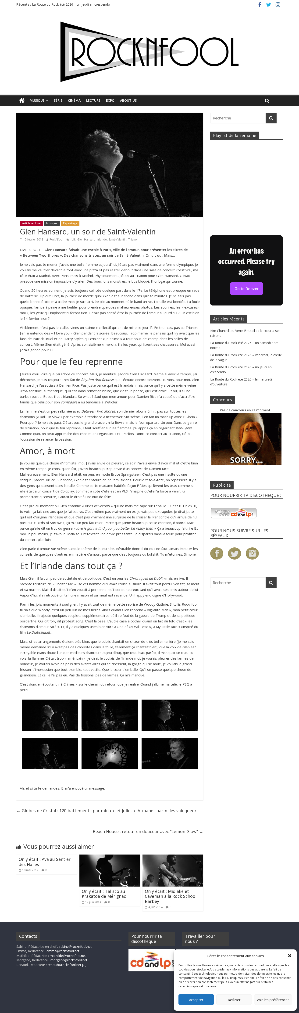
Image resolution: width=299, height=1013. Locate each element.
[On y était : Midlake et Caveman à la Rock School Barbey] (172, 857)
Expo (110, 100)
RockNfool (56, 239)
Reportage (70, 223)
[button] (289, 955)
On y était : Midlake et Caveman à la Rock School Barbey (170, 896)
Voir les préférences (273, 999)
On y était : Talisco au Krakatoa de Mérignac (104, 893)
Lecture (93, 100)
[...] (84, 965)
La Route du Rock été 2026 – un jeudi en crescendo (71, 4)
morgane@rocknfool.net (68, 960)
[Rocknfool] (149, 52)
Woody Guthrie (156, 604)
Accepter (196, 999)
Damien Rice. (159, 468)
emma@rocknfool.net (62, 951)
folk (73, 239)
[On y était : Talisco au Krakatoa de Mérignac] (109, 857)
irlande (102, 239)
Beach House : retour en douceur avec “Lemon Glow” (148, 831)
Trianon (133, 239)
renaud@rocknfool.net (64, 965)
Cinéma (74, 100)
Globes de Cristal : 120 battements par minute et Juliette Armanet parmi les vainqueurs (107, 810)
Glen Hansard (86, 239)
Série (58, 100)
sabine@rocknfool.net (75, 946)
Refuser (234, 999)
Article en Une (31, 223)
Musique (37, 100)
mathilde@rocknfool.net (68, 955)
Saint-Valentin (117, 239)
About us (128, 100)
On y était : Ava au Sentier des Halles (45, 861)
